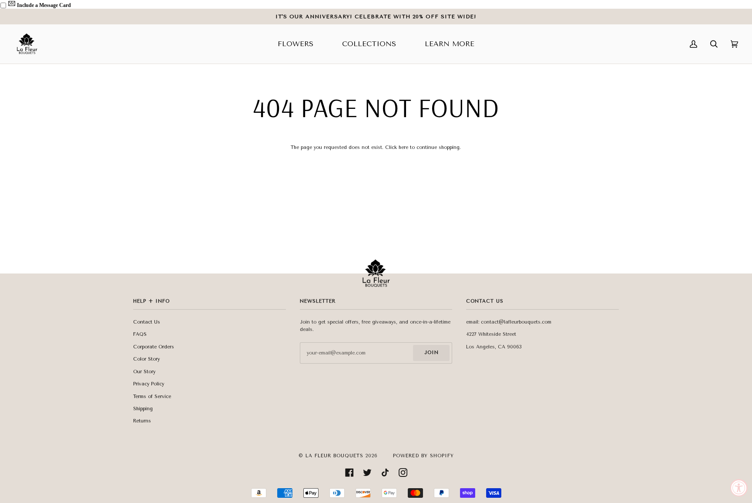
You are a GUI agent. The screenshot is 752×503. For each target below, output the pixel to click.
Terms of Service (152, 396)
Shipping (143, 409)
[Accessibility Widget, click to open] (739, 487)
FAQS (140, 334)
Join (431, 352)
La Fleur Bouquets (334, 456)
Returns (142, 421)
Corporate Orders (153, 347)
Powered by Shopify (423, 456)
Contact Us (146, 322)
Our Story (144, 372)
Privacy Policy (148, 384)
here (403, 147)
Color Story (146, 359)
